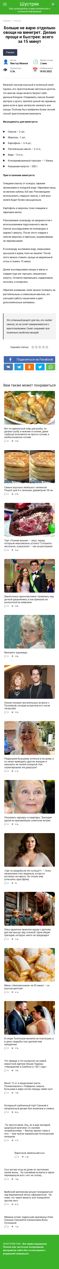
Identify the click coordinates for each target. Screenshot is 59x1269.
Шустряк (29, 4)
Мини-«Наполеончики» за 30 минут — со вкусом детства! (26, 987)
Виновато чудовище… (16, 652)
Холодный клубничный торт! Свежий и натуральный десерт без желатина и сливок (29, 1107)
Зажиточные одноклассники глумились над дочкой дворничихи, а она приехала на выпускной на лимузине (29, 599)
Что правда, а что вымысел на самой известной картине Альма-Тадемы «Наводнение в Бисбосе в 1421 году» (25, 1063)
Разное (10, 52)
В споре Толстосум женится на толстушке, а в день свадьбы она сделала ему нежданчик (29, 1041)
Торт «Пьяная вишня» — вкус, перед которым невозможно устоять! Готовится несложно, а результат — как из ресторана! (28, 543)
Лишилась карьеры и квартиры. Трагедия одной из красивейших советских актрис (28, 819)
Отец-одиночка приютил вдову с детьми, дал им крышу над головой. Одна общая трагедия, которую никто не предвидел (27, 932)
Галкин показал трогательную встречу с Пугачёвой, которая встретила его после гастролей (27, 705)
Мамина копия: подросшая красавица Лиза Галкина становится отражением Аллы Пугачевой (28, 1220)
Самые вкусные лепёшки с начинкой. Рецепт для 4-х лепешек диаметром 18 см (28, 489)
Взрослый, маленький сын (30, 1153)
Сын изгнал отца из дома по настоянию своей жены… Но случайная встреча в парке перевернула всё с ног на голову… (29, 1172)
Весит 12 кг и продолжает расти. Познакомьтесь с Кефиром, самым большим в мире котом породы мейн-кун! (28, 1086)
